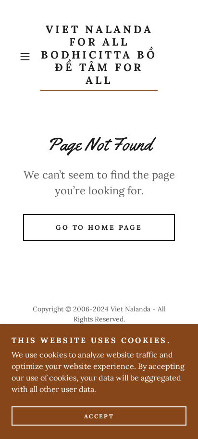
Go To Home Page (99, 227)
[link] (99, 57)
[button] (27, 56)
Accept (99, 416)
